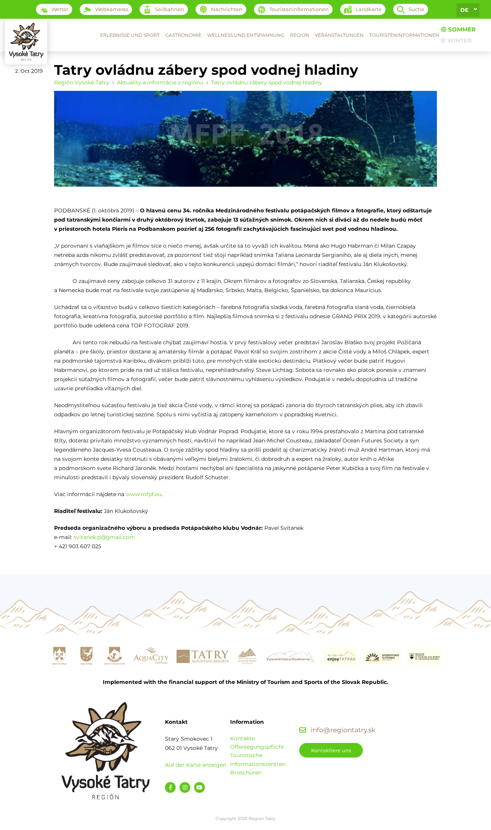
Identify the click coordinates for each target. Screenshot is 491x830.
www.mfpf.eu (143, 494)
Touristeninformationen (404, 35)
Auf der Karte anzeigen (195, 764)
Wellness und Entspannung (245, 35)
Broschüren (246, 772)
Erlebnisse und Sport (130, 35)
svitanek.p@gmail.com (104, 537)
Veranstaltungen (339, 35)
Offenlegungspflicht (257, 746)
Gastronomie (183, 35)
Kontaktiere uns (331, 750)
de (464, 10)
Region (299, 35)
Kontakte (242, 738)
